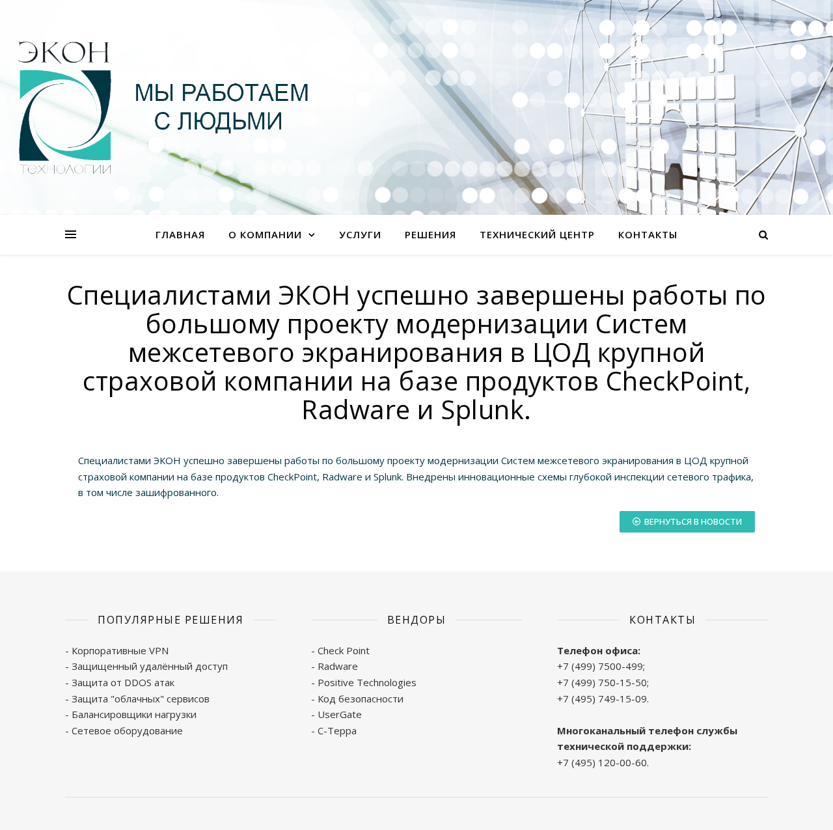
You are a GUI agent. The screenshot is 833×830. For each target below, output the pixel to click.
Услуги (360, 234)
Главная (180, 234)
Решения (430, 234)
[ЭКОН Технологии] (162, 107)
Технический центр (537, 234)
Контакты (647, 234)
